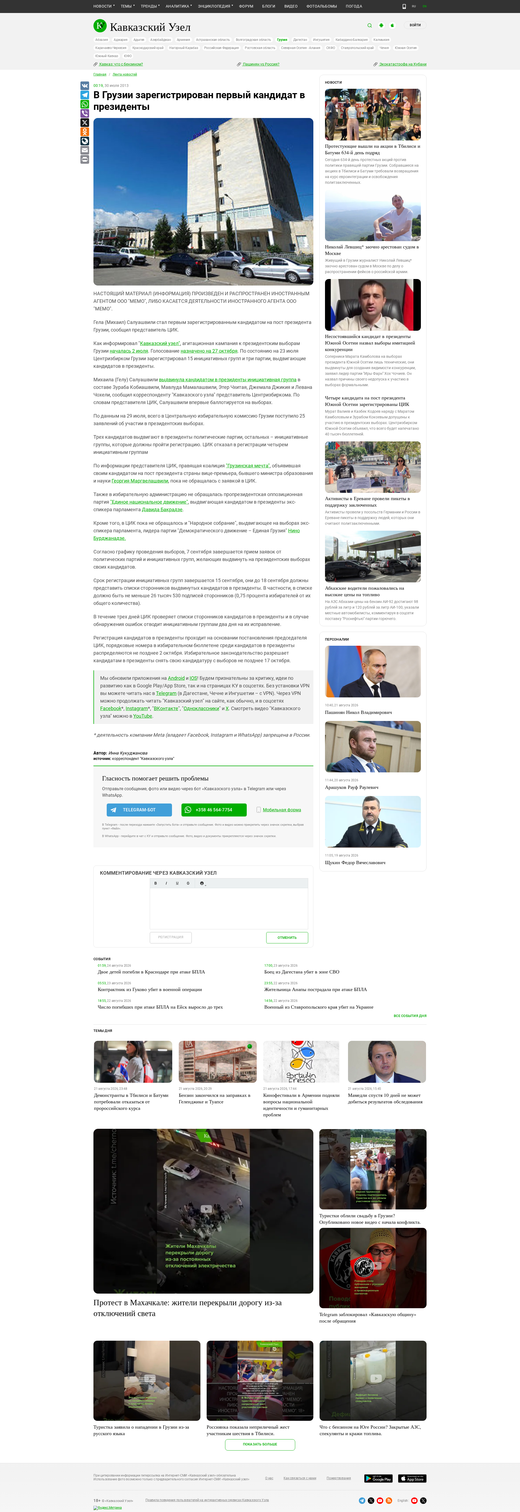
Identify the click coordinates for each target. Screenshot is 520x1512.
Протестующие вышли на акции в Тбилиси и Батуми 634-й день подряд (372, 149)
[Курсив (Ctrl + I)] (166, 883)
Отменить (287, 938)
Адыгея (139, 40)
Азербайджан (160, 40)
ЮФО (127, 56)
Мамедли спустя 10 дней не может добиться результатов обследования (385, 1098)
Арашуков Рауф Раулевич (351, 787)
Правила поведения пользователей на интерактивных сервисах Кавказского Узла (207, 1500)
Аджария (120, 40)
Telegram (166, 693)
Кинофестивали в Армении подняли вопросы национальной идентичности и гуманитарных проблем (301, 1105)
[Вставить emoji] (201, 883)
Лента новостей (125, 74)
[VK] (84, 86)
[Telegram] (84, 95)
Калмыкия (381, 40)
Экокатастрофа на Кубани (403, 64)
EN (425, 6)
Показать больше (260, 1444)
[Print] (84, 159)
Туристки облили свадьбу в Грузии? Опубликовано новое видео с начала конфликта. (370, 1218)
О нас (269, 1478)
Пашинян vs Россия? (261, 64)
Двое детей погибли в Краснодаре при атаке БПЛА (151, 971)
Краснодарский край (148, 48)
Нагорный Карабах (183, 48)
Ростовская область (260, 48)
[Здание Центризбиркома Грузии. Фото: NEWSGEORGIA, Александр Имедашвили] (203, 202)
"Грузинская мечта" (248, 465)
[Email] (84, 150)
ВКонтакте (166, 708)
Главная (99, 74)
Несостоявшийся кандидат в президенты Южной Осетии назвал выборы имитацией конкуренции (370, 342)
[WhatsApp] (84, 104)
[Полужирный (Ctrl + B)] (155, 883)
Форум (246, 6)
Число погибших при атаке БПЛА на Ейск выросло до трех (160, 1006)
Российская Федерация (221, 48)
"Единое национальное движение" (149, 502)
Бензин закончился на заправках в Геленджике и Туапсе (215, 1098)
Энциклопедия (214, 6)
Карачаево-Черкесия (110, 48)
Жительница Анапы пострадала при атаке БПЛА (315, 989)
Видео (291, 6)
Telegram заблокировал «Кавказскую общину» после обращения (367, 1317)
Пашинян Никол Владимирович (358, 712)
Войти (415, 25)
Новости (102, 6)
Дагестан (300, 40)
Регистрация (170, 937)
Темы (126, 6)
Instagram (137, 708)
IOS (193, 678)
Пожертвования (339, 1478)
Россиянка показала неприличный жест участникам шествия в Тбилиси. (248, 1430)
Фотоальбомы (322, 6)
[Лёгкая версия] (404, 6)
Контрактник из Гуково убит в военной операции (150, 989)
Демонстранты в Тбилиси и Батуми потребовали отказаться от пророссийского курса (131, 1101)
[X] (84, 122)
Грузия (282, 40)
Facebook (110, 708)
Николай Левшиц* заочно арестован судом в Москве (372, 249)
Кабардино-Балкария (352, 40)
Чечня (384, 48)
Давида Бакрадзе (162, 509)
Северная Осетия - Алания (300, 48)
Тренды (149, 6)
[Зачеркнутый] (188, 883)
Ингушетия (321, 40)
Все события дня (410, 1016)
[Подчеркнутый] (177, 883)
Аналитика (177, 6)
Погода (354, 6)
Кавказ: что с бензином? (121, 64)
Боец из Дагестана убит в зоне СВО (301, 971)
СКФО (330, 48)
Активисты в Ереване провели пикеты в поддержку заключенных (367, 501)
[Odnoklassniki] (84, 132)
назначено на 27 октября (209, 351)
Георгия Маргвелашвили (140, 481)
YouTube (142, 716)
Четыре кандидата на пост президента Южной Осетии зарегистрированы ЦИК (367, 400)
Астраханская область (213, 40)
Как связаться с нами (300, 1478)
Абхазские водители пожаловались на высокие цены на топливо (364, 591)
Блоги (268, 6)
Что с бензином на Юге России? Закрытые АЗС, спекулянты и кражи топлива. (370, 1430)
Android (176, 678)
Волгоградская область (253, 40)
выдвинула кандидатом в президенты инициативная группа (228, 379)
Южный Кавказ (106, 56)
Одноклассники (201, 708)
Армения (183, 40)
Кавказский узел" (160, 343)
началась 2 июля (129, 351)
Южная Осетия (406, 48)
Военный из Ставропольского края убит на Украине (318, 1006)
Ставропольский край (357, 48)
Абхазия (101, 40)
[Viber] (84, 113)
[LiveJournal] (84, 141)
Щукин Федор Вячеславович (355, 862)
